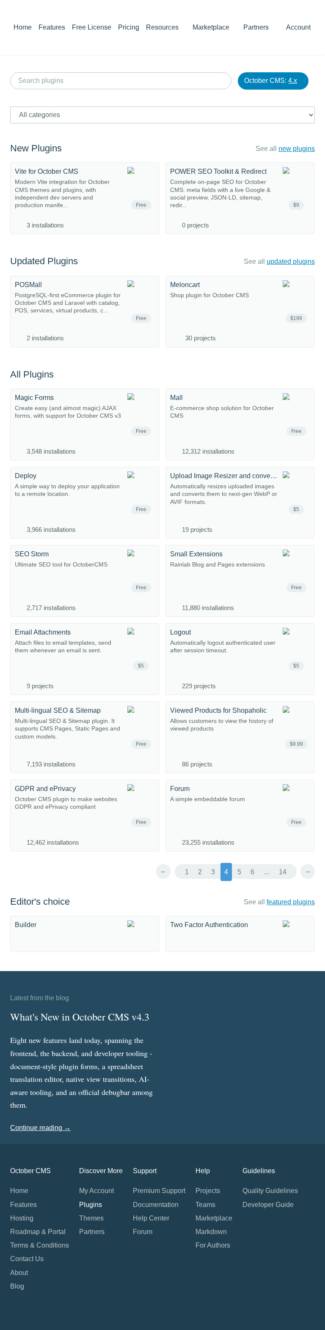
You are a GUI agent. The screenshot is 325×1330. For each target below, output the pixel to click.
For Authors (213, 1245)
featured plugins (291, 902)
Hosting (21, 1218)
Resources (163, 27)
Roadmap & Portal (38, 1231)
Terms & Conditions (39, 1245)
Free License (91, 27)
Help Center (151, 1218)
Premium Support (159, 1190)
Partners (256, 27)
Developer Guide (268, 1204)
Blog (17, 1286)
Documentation (156, 1204)
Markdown (211, 1231)
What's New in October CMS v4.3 (79, 1016)
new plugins (296, 148)
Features (52, 27)
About (19, 1272)
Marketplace (212, 27)
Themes (91, 1218)
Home (23, 27)
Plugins (90, 1204)
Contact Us (27, 1258)
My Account (96, 1190)
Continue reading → (40, 1127)
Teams (205, 1204)
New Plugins (36, 148)
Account (299, 27)
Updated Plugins (44, 261)
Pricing (128, 27)
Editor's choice (40, 901)
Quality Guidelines (270, 1190)
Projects (208, 1190)
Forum (142, 1231)
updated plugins (291, 261)
